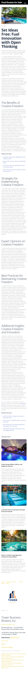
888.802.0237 (14, 638)
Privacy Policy (4, 641)
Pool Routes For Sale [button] (10, 582)
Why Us (21, 582)
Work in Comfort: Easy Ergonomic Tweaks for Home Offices (11, 556)
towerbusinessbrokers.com (8, 624)
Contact (7, 583)
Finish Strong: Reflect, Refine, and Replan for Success (11, 465)
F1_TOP (2, 461)
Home (2, 582)
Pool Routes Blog (7, 647)
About (2, 583)
